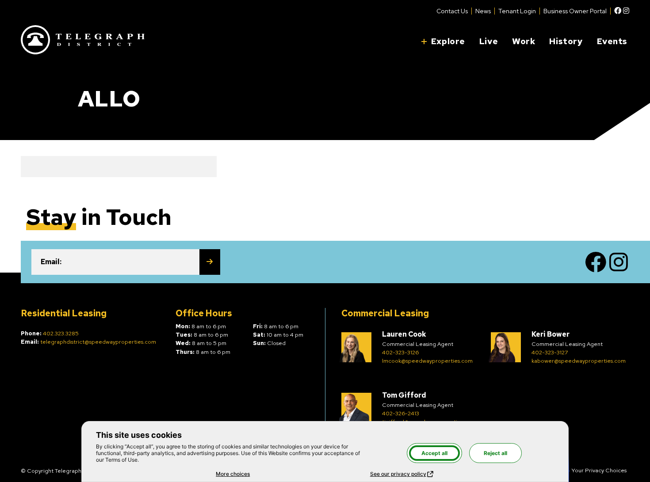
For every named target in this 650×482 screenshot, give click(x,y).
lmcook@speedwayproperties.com (427, 360)
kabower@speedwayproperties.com (578, 360)
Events (612, 41)
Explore (448, 41)
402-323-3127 (549, 352)
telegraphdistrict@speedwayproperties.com (98, 341)
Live (488, 41)
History (565, 41)
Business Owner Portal (575, 11)
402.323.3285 (61, 333)
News (483, 11)
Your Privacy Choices (599, 470)
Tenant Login (517, 11)
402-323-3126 (400, 352)
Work (523, 41)
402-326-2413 (400, 413)
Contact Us (452, 11)
